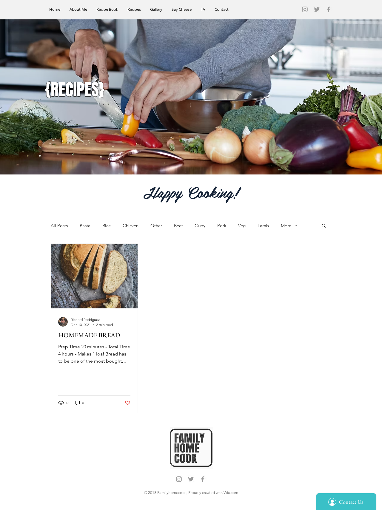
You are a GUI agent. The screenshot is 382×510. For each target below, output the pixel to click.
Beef (178, 225)
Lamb (263, 225)
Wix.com (231, 492)
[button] (323, 226)
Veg (242, 225)
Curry (200, 225)
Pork (221, 225)
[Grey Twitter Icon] (317, 9)
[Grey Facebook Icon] (328, 9)
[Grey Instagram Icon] (305, 9)
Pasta (85, 225)
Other (156, 225)
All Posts (59, 225)
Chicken (130, 225)
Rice (106, 225)
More (286, 225)
